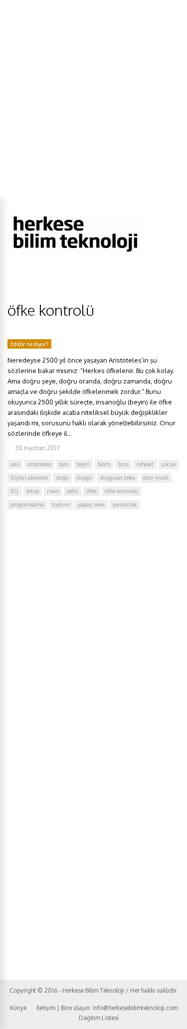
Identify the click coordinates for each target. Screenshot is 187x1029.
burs (123, 464)
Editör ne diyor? (29, 344)
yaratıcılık (125, 504)
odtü (72, 491)
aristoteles (39, 464)
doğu (62, 477)
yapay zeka (91, 504)
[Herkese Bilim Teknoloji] (76, 254)
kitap (32, 491)
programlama (27, 504)
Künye (18, 1008)
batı (64, 464)
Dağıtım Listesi (99, 1018)
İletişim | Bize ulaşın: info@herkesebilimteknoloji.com (107, 1008)
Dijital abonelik (29, 477)
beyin (83, 464)
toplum (61, 504)
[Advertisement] (93, 98)
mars (53, 491)
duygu (84, 477)
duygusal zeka (117, 477)
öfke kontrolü (121, 491)
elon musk (156, 477)
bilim (104, 464)
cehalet (145, 464)
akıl (14, 464)
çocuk (169, 464)
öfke (91, 491)
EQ (14, 491)
